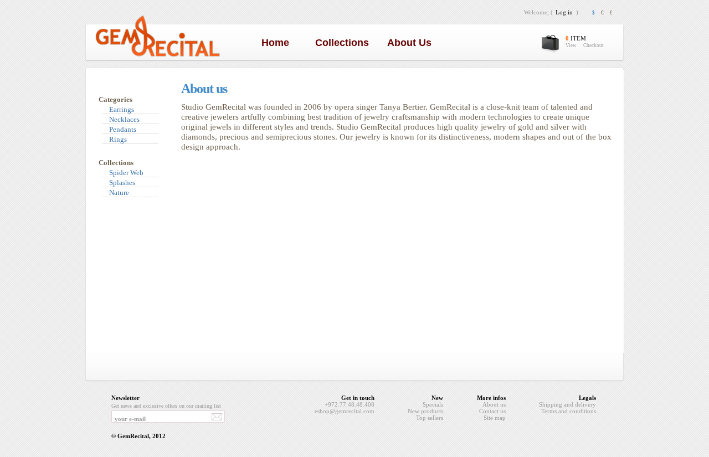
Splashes (122, 182)
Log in (564, 12)
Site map (495, 417)
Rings (118, 139)
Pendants (122, 129)
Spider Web (126, 172)
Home (278, 42)
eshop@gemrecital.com (344, 411)
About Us (412, 42)
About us (494, 404)
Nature (119, 192)
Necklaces (124, 119)
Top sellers (429, 417)
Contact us (492, 411)
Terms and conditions (568, 411)
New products (425, 411)
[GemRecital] (157, 56)
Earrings (121, 109)
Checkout (593, 45)
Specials (433, 404)
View (571, 45)
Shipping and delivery (567, 404)
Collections (344, 42)
